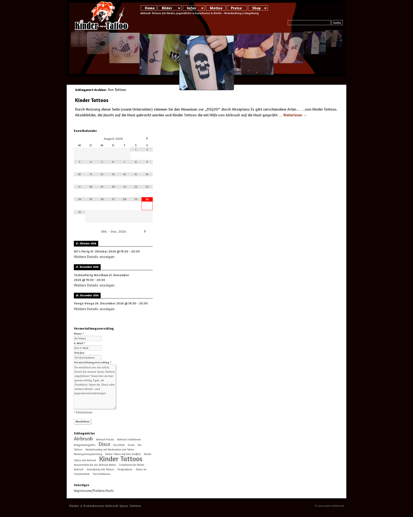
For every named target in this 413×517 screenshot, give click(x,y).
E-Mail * (79, 343)
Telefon (79, 352)
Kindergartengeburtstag (88, 454)
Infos (191, 8)
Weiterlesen (295, 114)
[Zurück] (82, 231)
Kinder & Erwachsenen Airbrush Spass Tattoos (105, 506)
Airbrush (83, 438)
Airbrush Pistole (105, 439)
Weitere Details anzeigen (94, 256)
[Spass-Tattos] (101, 15)
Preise (236, 8)
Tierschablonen (101, 474)
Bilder (167, 8)
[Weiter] (145, 231)
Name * (79, 333)
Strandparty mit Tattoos (100, 469)
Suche (337, 22)
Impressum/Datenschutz (94, 490)
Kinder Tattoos (91, 100)
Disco (104, 444)
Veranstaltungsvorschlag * (92, 362)
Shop (256, 8)
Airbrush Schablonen (129, 439)
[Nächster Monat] (147, 138)
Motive (216, 8)
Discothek (119, 445)
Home (150, 8)
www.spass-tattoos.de (331, 505)
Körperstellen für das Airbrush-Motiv (95, 464)
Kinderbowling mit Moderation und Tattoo (110, 449)
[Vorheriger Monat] (79, 138)
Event (131, 445)
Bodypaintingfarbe (84, 445)
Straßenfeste (124, 469)
